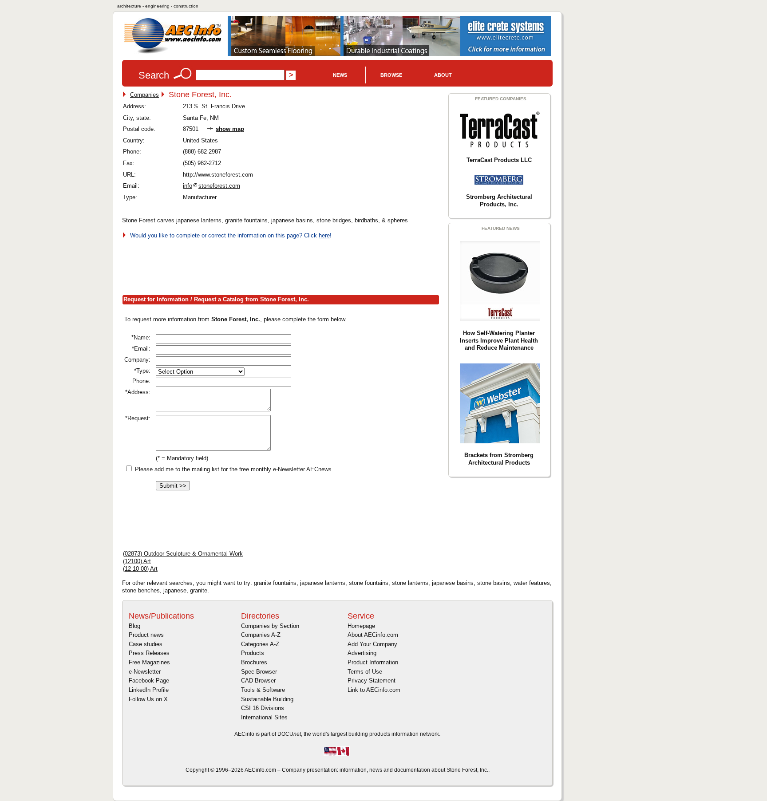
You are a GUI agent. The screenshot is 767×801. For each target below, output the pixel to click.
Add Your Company (372, 644)
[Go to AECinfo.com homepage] (172, 52)
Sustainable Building (267, 699)
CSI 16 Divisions (262, 708)
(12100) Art (137, 561)
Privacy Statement (371, 680)
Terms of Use (365, 671)
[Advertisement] (283, 265)
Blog (134, 626)
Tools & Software (263, 690)
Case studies (145, 644)
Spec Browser (259, 671)
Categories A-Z (260, 644)
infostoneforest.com (211, 185)
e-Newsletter (145, 671)
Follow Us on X (148, 699)
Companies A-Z (261, 634)
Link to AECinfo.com (374, 690)
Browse (391, 75)
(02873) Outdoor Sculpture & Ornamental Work (183, 553)
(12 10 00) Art (140, 568)
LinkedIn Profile (149, 690)
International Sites (264, 717)
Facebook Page (149, 680)
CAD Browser (258, 680)
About (443, 75)
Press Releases (149, 653)
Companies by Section (270, 626)
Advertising (362, 653)
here (324, 235)
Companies (144, 94)
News (340, 75)
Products (252, 653)
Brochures (254, 662)
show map (230, 129)
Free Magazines (149, 662)
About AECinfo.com (373, 634)
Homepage (361, 626)
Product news (146, 634)
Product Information (373, 662)
